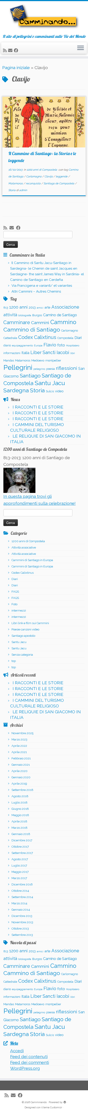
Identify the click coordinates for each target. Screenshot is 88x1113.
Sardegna (16, 390)
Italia (25, 353)
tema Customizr (52, 1107)
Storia (12, 190)
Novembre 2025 (22, 733)
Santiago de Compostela (59, 183)
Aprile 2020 (20, 771)
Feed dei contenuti (29, 1056)
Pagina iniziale (16, 67)
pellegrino (39, 369)
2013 (32, 307)
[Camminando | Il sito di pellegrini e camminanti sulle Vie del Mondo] (44, 17)
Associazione (65, 307)
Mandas (8, 360)
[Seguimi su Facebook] (16, 50)
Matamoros (15, 183)
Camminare (16, 322)
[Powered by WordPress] (64, 1101)
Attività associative (24, 547)
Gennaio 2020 (21, 777)
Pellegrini (17, 367)
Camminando (39, 1102)
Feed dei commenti (29, 1062)
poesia (50, 368)
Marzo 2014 (19, 903)
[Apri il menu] (80, 48)
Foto (14, 604)
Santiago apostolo (23, 635)
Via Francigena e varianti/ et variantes (42, 286)
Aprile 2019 (19, 783)
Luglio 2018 (20, 802)
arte (47, 307)
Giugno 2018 (20, 808)
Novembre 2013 (22, 922)
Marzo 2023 (19, 739)
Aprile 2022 (19, 745)
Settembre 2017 (22, 853)
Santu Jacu (50, 382)
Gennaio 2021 (21, 764)
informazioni (11, 353)
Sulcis (50, 391)
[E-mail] (11, 50)
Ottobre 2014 (20, 890)
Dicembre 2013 (22, 916)
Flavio (50, 345)
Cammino (63, 322)
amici (40, 307)
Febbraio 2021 (21, 758)
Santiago (30, 376)
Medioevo (37, 360)
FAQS (15, 591)
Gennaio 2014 (21, 909)
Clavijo (48, 176)
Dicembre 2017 (22, 840)
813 (5, 307)
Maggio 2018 (20, 815)
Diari (78, 338)
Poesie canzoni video (25, 629)
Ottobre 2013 (20, 928)
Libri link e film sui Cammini (30, 623)
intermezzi (19, 610)
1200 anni (18, 307)
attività (10, 314)
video (59, 391)
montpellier (53, 360)
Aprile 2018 (19, 821)
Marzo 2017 (19, 878)
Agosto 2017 (20, 859)
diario (7, 345)
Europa (38, 345)
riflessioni (66, 368)
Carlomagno (34, 176)
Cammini (40, 322)
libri (72, 353)
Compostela (65, 338)
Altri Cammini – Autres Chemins (36, 291)
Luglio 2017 (19, 865)
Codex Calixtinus (37, 337)
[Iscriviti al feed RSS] (5, 50)
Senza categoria (22, 654)
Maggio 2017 (20, 872)
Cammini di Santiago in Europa (32, 560)
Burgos (37, 315)
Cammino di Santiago (31, 329)
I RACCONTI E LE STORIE (38, 406)
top (14, 661)
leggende (62, 176)
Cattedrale (10, 338)
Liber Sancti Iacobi (49, 352)
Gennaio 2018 (21, 834)
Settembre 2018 (22, 790)
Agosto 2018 (20, 796)
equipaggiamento (22, 345)
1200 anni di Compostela (42, 169)
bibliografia (24, 315)
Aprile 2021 (19, 752)
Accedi (17, 1050)
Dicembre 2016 (22, 884)
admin (23, 190)
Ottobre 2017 (20, 846)
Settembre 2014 (22, 897)
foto (61, 345)
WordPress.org (25, 1068)
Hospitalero (72, 345)
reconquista (33, 183)
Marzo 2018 (20, 827)
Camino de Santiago (60, 315)
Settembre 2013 (22, 935)
